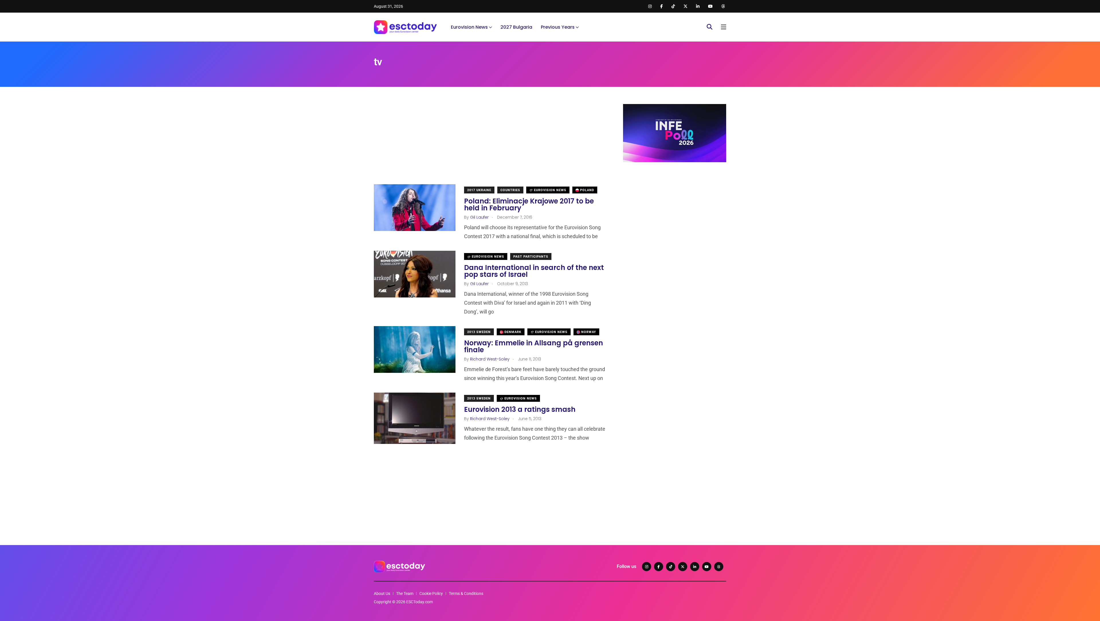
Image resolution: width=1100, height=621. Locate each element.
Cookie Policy (431, 593)
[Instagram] (646, 566)
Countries (510, 190)
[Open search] (709, 27)
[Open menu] (723, 27)
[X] (682, 566)
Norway (588, 332)
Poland (586, 190)
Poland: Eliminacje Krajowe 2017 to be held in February (529, 204)
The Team (404, 593)
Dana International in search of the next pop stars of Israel (534, 271)
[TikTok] (670, 566)
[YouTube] (706, 566)
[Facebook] (658, 566)
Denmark (512, 332)
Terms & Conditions (466, 593)
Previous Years (558, 27)
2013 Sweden (479, 332)
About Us (382, 593)
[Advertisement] (490, 144)
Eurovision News (469, 27)
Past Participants (530, 256)
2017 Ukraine (479, 190)
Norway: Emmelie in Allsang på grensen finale (533, 346)
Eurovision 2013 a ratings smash (519, 409)
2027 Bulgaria (516, 27)
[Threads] (718, 566)
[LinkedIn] (694, 566)
